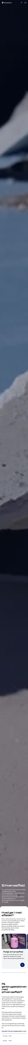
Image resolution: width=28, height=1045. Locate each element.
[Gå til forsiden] (7, 3)
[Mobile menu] (24, 3)
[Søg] (21, 3)
